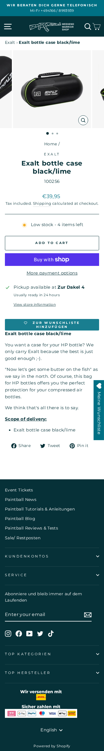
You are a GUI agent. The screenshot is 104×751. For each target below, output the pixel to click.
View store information (35, 305)
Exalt (10, 42)
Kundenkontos (27, 556)
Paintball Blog (20, 518)
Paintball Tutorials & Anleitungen (40, 509)
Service (16, 575)
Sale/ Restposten (22, 538)
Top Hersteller (28, 673)
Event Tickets (19, 490)
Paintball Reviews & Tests (31, 528)
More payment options (52, 273)
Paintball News (20, 499)
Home (50, 144)
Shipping (42, 203)
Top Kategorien (28, 654)
